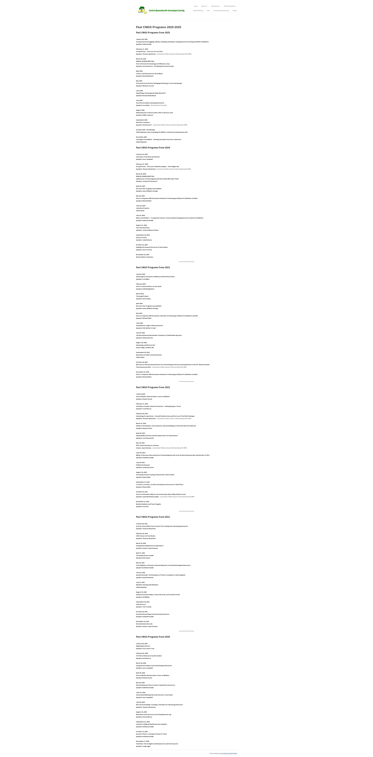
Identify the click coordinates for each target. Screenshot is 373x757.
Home (196, 6)
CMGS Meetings (198, 10)
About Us (204, 6)
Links (208, 10)
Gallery (235, 10)
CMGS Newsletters (229, 6)
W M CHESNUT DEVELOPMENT (229, 753)
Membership (215, 6)
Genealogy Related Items (221, 10)
